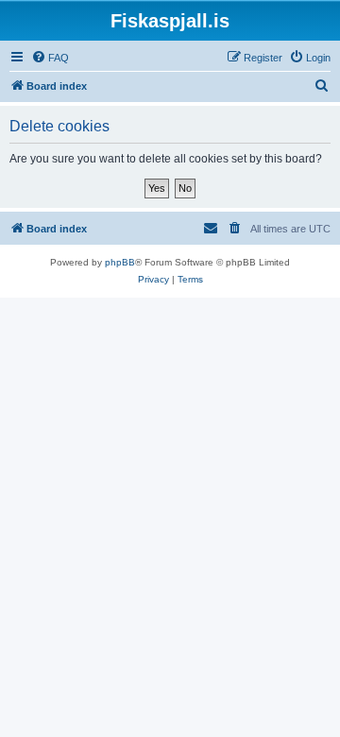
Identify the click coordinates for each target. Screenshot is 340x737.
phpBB (120, 262)
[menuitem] (50, 57)
